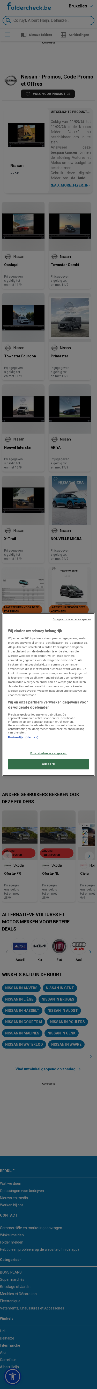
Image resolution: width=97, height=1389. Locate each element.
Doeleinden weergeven (48, 753)
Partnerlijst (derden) (23, 737)
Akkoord (48, 764)
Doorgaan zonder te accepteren (72, 619)
